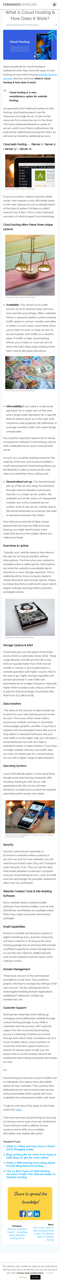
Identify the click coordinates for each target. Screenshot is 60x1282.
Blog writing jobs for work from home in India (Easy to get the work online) (31, 1156)
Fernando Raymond (17, 24)
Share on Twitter (30, 1213)
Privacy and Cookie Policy (30, 1272)
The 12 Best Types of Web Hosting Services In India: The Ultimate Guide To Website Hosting (31, 1174)
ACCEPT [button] (35, 1277)
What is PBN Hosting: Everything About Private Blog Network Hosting (30, 1164)
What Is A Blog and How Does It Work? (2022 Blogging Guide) (30, 1148)
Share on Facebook (23, 1213)
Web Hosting (33, 24)
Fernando (20, 4)
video (19, 1109)
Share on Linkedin (36, 1213)
